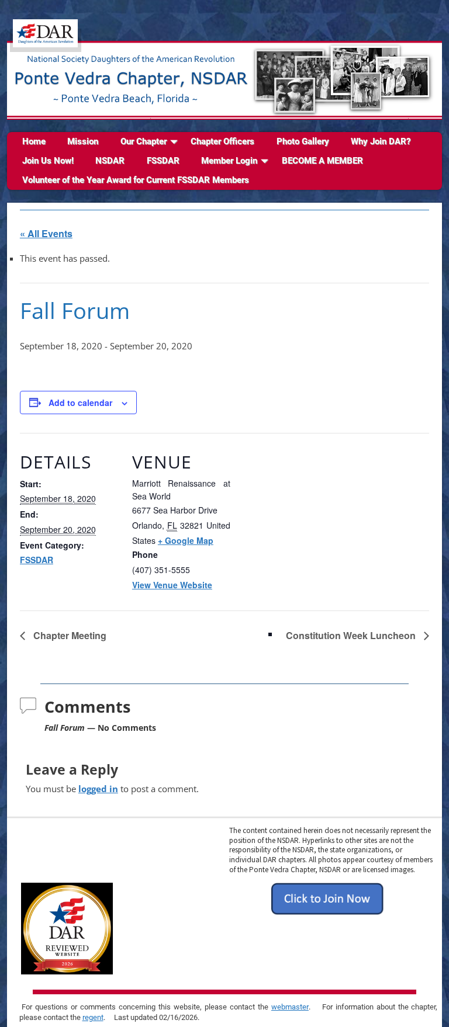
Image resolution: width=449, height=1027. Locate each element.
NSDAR (110, 160)
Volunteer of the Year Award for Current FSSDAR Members (135, 180)
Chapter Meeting (68, 635)
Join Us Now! (48, 160)
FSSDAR (163, 160)
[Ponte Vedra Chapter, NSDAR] (45, 40)
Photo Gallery (303, 141)
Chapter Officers (222, 141)
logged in (98, 788)
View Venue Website (172, 585)
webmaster (290, 1006)
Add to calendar (80, 402)
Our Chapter (143, 141)
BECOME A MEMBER (322, 160)
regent (92, 1017)
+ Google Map (185, 540)
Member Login (229, 160)
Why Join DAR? (380, 141)
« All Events (46, 233)
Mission (82, 141)
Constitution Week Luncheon (352, 635)
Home (34, 141)
